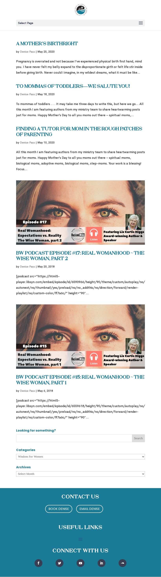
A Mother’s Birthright (47, 44)
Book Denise (58, 509)
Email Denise (90, 509)
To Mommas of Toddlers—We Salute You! (73, 86)
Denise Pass (27, 51)
